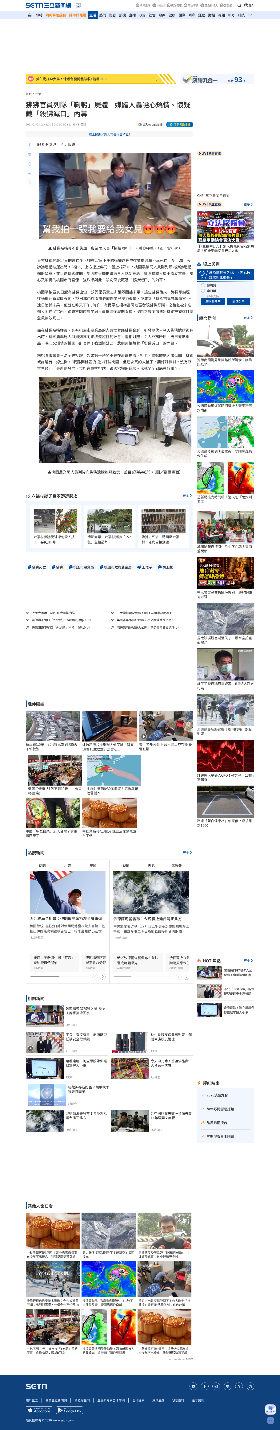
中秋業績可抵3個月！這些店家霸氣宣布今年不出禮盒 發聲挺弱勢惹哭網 (52, 1255)
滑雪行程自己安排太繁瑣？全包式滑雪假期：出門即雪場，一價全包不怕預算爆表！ (52, 1303)
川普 (67, 865)
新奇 (231, 14)
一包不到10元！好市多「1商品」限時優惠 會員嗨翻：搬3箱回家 (52, 1351)
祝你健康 (176, 5)
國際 (181, 14)
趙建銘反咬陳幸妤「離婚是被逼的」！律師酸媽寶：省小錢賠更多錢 (164, 1255)
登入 (251, 5)
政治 (142, 14)
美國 (93, 865)
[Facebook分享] (29, 145)
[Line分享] (29, 154)
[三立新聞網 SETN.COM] (30, 15)
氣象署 (176, 865)
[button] (239, 5)
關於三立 (32, 1400)
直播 (132, 14)
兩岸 (191, 14)
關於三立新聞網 (56, 1400)
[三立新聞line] (227, 1386)
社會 (152, 14)
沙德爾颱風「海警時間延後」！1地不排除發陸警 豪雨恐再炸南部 (107, 1303)
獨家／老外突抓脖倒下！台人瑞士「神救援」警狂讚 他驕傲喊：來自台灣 (164, 1303)
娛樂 (162, 14)
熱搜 (122, 14)
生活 (92, 14)
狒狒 (56, 248)
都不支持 (213, 296)
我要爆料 (178, 1400)
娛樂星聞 (145, 5)
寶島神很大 (211, 5)
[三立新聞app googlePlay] (69, 1410)
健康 (172, 14)
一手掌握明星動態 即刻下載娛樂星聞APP (144, 612)
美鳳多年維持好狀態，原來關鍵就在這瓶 (144, 620)
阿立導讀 (193, 5)
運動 (201, 14)
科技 (241, 14)
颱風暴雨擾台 (56, 14)
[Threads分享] (29, 164)
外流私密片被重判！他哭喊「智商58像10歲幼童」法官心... (108, 746)
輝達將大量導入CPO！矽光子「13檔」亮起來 (225, 777)
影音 (112, 14)
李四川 (211, 291)
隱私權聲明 (82, 1400)
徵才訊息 (198, 1400)
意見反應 (158, 1400)
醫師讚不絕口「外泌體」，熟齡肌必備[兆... (60, 620)
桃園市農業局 (86, 311)
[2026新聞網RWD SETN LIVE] (78, 5)
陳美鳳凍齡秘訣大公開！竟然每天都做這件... (147, 627)
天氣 (151, 865)
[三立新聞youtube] (193, 1386)
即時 (39, 14)
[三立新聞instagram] (216, 1386)
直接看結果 (213, 301)
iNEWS (161, 5)
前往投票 (238, 301)
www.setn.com (63, 1420)
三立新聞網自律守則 (111, 1400)
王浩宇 (65, 355)
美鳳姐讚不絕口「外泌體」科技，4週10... (60, 627)
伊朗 (42, 865)
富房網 (228, 5)
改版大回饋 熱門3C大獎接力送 (53, 612)
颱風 (125, 865)
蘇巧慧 (211, 285)
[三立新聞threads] (250, 1386)
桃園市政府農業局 (106, 298)
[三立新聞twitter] (239, 1386)
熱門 (102, 14)
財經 (211, 14)
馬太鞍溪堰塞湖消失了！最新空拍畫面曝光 (108, 1255)
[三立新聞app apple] (39, 1410)
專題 (221, 14)
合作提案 (138, 1400)
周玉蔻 (168, 273)
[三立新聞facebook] (204, 1386)
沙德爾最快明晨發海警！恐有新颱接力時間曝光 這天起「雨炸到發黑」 (108, 1351)
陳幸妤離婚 (77, 14)
